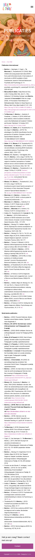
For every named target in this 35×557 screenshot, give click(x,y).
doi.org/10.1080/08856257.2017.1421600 (19, 193)
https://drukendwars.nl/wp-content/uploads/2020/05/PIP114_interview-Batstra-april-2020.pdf (18, 378)
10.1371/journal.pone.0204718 (13, 179)
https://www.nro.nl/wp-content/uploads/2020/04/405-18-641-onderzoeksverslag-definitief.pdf (16, 400)
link (29, 247)
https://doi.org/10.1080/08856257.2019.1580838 (19, 141)
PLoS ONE (10, 177)
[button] (32, 6)
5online (29, 554)
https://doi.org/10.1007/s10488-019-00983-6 (18, 107)
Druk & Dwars (13, 554)
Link (21, 199)
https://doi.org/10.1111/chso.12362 (15, 125)
